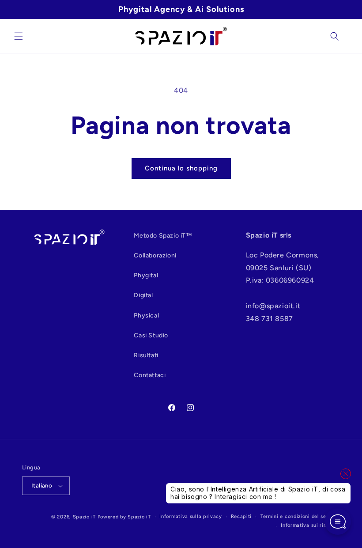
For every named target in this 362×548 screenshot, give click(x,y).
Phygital (146, 275)
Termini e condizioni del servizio (300, 516)
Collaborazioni (155, 255)
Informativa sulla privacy (190, 516)
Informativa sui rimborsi (310, 525)
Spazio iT (84, 517)
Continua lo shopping (181, 168)
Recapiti (241, 516)
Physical (146, 315)
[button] (18, 36)
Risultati (146, 355)
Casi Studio (151, 335)
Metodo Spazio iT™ (163, 235)
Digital (143, 295)
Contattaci (150, 375)
